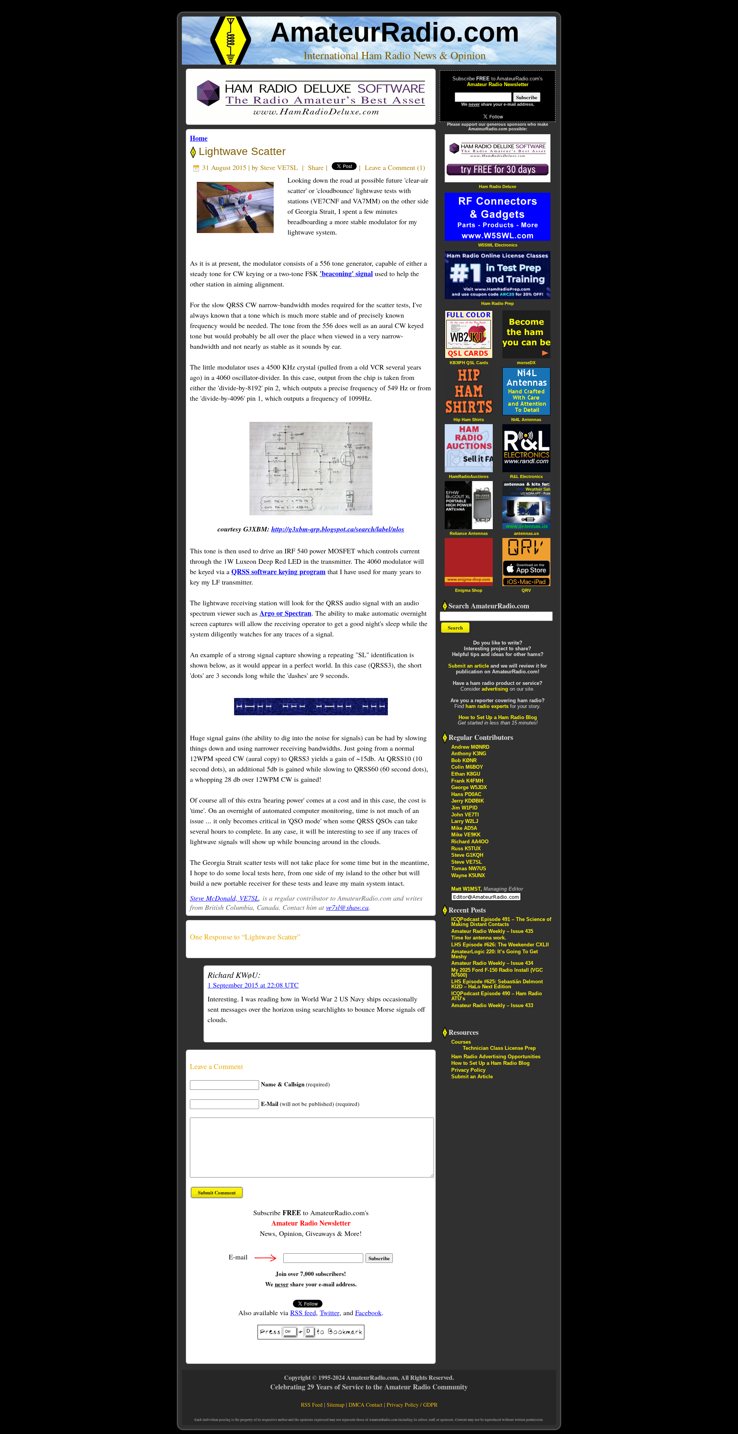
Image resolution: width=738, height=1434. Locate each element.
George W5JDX (469, 787)
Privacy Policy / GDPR (412, 1404)
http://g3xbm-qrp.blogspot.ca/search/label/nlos (337, 529)
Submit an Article (472, 1076)
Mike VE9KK (465, 835)
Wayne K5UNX (468, 875)
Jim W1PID (464, 808)
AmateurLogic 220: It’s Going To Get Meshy (494, 954)
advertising (495, 689)
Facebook (368, 1312)
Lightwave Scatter (241, 151)
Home (199, 138)
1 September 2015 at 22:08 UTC (253, 984)
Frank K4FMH (467, 781)
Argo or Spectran (285, 613)
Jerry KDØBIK (467, 801)
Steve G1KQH (467, 855)
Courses (461, 1042)
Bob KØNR (464, 760)
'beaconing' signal (346, 273)
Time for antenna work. (478, 938)
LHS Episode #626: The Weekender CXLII (500, 945)
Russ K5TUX (466, 848)
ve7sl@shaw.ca (347, 907)
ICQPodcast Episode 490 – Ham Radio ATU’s (496, 996)
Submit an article (468, 666)
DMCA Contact (365, 1404)
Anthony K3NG (468, 753)
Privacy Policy (468, 1070)
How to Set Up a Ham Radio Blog (498, 717)
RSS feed (303, 1312)
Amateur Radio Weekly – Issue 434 (492, 963)
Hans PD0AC (466, 794)
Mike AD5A (464, 828)
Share (316, 167)
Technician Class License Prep (499, 1048)
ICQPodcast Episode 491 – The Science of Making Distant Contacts (501, 921)
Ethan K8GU (465, 774)
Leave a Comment (390, 167)
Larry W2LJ (464, 821)
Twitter (329, 1312)
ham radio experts (487, 706)
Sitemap (335, 1404)
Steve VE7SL (279, 167)
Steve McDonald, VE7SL (224, 898)
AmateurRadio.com (394, 32)
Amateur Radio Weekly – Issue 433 (492, 1005)
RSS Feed (311, 1404)
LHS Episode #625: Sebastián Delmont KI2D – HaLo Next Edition (497, 984)
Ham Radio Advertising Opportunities (495, 1056)
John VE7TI (465, 815)
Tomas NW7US (468, 868)
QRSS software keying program (278, 571)
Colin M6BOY (467, 767)
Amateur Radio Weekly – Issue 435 (492, 931)
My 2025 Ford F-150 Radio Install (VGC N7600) (497, 972)
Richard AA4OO (470, 841)
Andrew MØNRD (470, 747)
